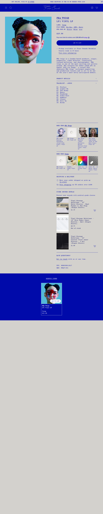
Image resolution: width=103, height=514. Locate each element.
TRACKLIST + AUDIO (64, 83)
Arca (80, 29)
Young (64, 25)
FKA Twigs (63, 18)
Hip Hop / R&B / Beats (74, 27)
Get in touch (62, 259)
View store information (67, 53)
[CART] (96, 7)
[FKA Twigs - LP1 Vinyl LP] (51, 293)
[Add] (94, 210)
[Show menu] (6, 7)
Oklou (75, 29)
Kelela (69, 29)
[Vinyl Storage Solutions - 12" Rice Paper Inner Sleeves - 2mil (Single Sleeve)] (63, 223)
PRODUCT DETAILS (63, 78)
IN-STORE (28, 2)
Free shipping (65, 185)
